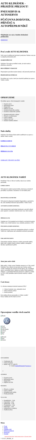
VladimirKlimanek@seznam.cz (23, 366)
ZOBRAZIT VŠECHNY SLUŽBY (10, 160)
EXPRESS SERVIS (6, 141)
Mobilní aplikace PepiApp (19, 436)
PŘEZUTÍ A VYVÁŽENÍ (8, 146)
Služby (6, 427)
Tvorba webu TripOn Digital (9, 436)
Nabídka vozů (7, 429)
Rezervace (7, 432)
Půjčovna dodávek (9, 430)
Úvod (5, 426)
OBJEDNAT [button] (4, 40)
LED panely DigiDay (27, 436)
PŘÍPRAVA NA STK (7, 151)
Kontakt (6, 434)
